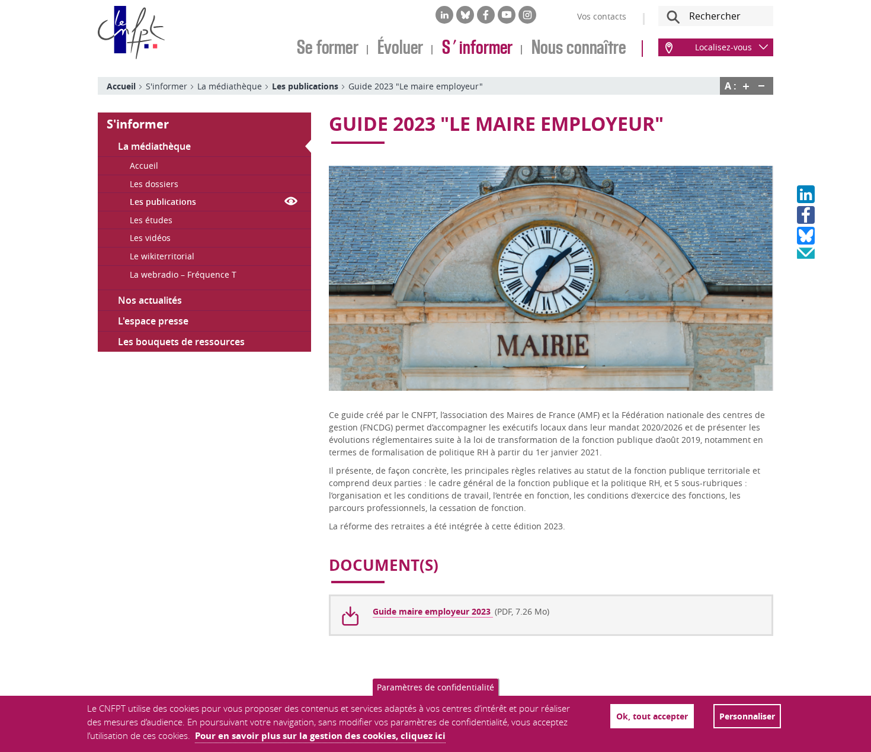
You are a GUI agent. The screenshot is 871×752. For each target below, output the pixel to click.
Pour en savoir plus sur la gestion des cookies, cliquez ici (320, 735)
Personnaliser (747, 716)
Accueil (121, 86)
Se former (327, 48)
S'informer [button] (138, 124)
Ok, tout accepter (652, 716)
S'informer (477, 48)
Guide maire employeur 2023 (433, 611)
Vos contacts (601, 16)
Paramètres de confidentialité (435, 687)
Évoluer (400, 48)
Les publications (305, 86)
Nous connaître (578, 48)
